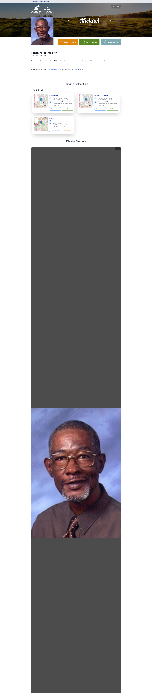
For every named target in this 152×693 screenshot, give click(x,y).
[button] (41, 99)
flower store (78, 69)
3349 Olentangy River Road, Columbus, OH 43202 (61, 125)
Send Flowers (67, 130)
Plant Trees (67, 109)
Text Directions (55, 109)
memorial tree (52, 69)
